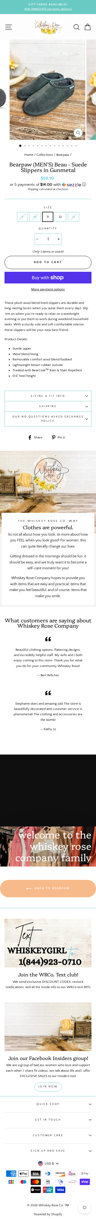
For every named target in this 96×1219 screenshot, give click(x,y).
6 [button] (42, 146)
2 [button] (25, 146)
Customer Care (48, 1135)
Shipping (33, 189)
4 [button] (34, 146)
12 (60, 217)
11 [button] (63, 146)
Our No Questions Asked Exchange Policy (48, 418)
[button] (48, 184)
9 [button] (55, 146)
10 (35, 217)
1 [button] (20, 146)
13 (73, 217)
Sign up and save (48, 1150)
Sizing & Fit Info (48, 396)
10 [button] (59, 146)
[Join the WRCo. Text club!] (48, 943)
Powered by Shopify (48, 1214)
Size (48, 207)
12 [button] (68, 146)
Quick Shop (48, 1104)
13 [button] (72, 146)
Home (28, 155)
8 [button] (51, 146)
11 (48, 217)
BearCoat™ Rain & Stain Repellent (57, 370)
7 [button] (46, 146)
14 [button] (76, 146)
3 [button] (29, 146)
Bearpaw (62, 155)
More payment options (48, 289)
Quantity (48, 228)
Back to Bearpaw (52, 888)
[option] (50, 7)
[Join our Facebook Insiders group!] (48, 1026)
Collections (45, 155)
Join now (48, 1086)
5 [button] (38, 146)
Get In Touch (48, 1119)
